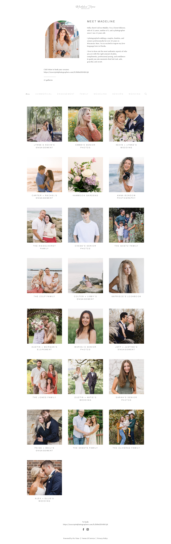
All (28, 94)
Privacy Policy (102, 538)
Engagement (66, 94)
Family (84, 94)
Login (31, 110)
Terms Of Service (88, 538)
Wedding (135, 94)
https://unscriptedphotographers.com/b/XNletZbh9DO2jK (66, 72)
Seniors (118, 94)
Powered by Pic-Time (71, 538)
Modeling (100, 94)
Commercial (43, 94)
